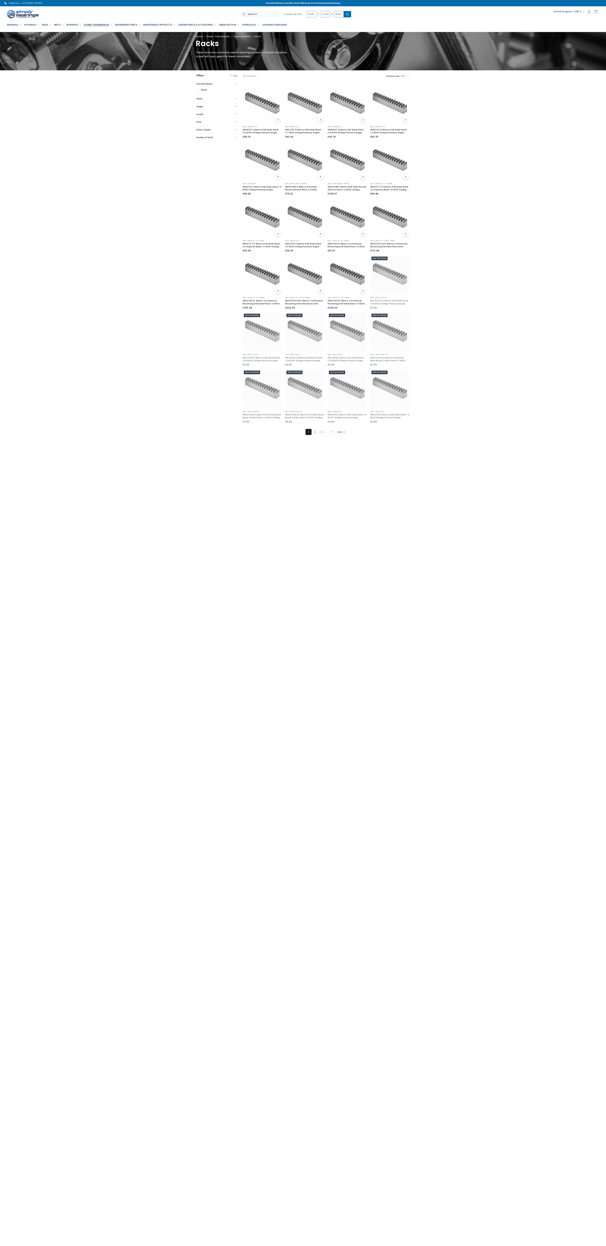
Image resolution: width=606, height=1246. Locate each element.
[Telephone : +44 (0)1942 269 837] (5, 3)
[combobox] (260, 14)
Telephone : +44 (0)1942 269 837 (25, 3)
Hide (235, 75)
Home (199, 36)
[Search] (244, 14)
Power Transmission (218, 36)
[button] (13, 24)
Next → (341, 432)
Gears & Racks (242, 36)
